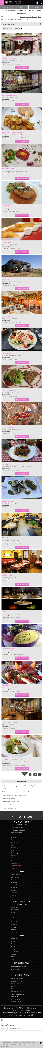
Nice (12, 860)
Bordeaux (14, 837)
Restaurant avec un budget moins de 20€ (14, 795)
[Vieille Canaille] (22, 635)
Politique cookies (16, 999)
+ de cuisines (15, 932)
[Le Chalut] (22, 192)
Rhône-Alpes (15, 885)
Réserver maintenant (22, 67)
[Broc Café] (22, 672)
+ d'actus (13, 868)
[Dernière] (40, 774)
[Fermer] (41, 1043)
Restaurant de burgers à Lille (10, 802)
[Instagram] (24, 817)
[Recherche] (41, 2)
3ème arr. (19, 20)
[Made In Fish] (22, 229)
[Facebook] (12, 817)
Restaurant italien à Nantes (10, 805)
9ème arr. (13, 20)
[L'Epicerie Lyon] (22, 413)
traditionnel (14, 951)
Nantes (13, 850)
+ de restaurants (16, 866)
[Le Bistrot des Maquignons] (22, 746)
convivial (13, 957)
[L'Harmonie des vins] (22, 709)
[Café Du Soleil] (22, 450)
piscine (13, 946)
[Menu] (2, 2)
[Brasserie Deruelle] (22, 155)
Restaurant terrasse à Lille (9, 798)
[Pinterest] (20, 817)
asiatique (14, 924)
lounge (13, 949)
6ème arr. (34, 17)
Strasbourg (14, 853)
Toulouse (14, 858)
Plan (36, 7)
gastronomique (15, 909)
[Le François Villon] (22, 376)
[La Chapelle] (22, 339)
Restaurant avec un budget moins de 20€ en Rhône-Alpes (19, 792)
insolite (13, 912)
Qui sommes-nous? (16, 978)
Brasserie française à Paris (9, 808)
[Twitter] (16, 817)
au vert (13, 954)
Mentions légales (16, 991)
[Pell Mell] (22, 524)
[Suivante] (35, 774)
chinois (13, 927)
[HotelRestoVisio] (13, 2)
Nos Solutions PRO (16, 981)
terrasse (13, 915)
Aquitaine (14, 882)
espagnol (14, 922)
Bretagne (14, 887)
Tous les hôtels (15, 875)
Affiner (6, 7)
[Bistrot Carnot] (22, 487)
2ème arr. (23, 17)
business (13, 944)
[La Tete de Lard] (22, 561)
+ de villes (14, 863)
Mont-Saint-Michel (16, 877)
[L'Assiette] (22, 266)
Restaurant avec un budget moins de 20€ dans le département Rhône (20, 787)
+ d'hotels (14, 895)
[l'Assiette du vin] (22, 302)
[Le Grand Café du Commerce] (22, 118)
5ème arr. (7, 20)
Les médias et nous (16, 984)
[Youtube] (29, 817)
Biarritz (13, 855)
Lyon (12, 840)
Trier (21, 7)
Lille (12, 845)
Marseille (13, 842)
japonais (13, 930)
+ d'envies (14, 917)
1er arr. (28, 17)
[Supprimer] (21, 28)
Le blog (13, 986)
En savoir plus (5, 1046)
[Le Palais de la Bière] (22, 81)
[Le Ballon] (22, 598)
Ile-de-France (15, 880)
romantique (14, 907)
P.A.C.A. (13, 890)
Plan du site (14, 989)
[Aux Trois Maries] (22, 44)
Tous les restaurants (17, 827)
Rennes (13, 847)
